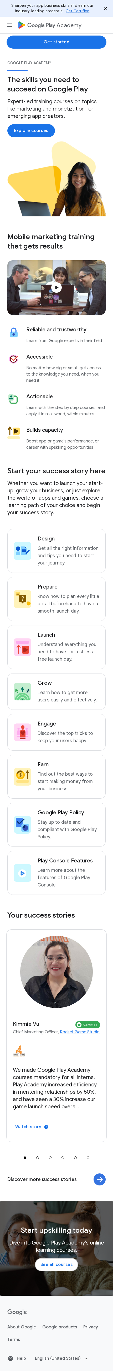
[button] (56, 287)
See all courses (56, 1264)
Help (21, 1358)
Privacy (90, 1327)
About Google (21, 1327)
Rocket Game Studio (80, 1032)
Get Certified (77, 11)
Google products (59, 1327)
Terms (13, 1339)
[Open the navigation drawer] (9, 25)
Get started (57, 42)
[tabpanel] (56, 1035)
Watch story (28, 1127)
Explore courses (31, 130)
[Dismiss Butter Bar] (105, 8)
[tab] (25, 1157)
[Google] (17, 1312)
